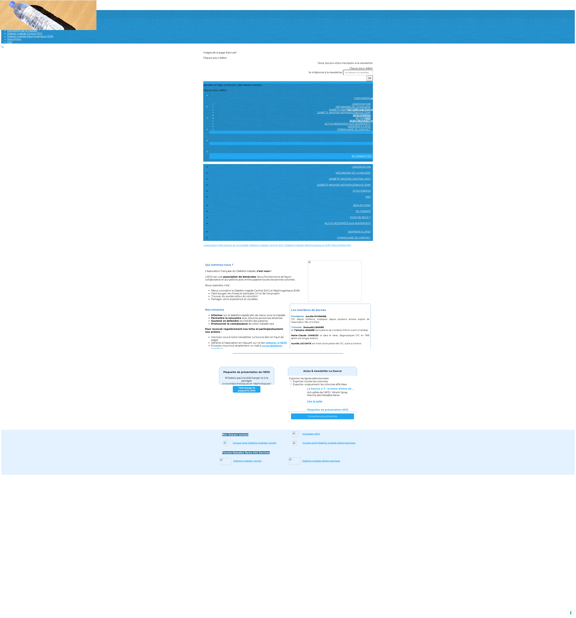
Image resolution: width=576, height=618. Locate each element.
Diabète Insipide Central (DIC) (24, 33)
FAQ (9, 42)
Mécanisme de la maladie (22, 30)
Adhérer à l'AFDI (359, 126)
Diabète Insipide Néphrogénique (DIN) (30, 36)
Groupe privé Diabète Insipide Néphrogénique (329, 443)
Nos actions (362, 115)
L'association (361, 104)
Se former (363, 118)
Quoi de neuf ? (360, 217)
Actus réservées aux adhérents (348, 123)
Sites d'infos (14, 39)
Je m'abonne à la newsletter (326, 72)
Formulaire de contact (354, 129)
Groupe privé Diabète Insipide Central (254, 443)
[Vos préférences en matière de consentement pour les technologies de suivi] (571, 613)
